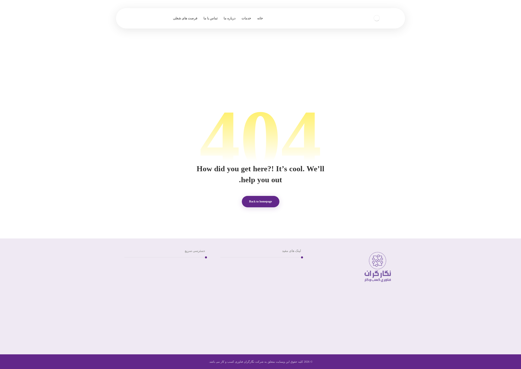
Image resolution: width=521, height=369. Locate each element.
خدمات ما (289, 264)
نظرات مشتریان (285, 277)
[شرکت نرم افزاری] (378, 15)
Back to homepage (260, 201)
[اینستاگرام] (393, 325)
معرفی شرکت (286, 271)
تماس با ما (193, 264)
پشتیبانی (194, 271)
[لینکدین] (385, 325)
